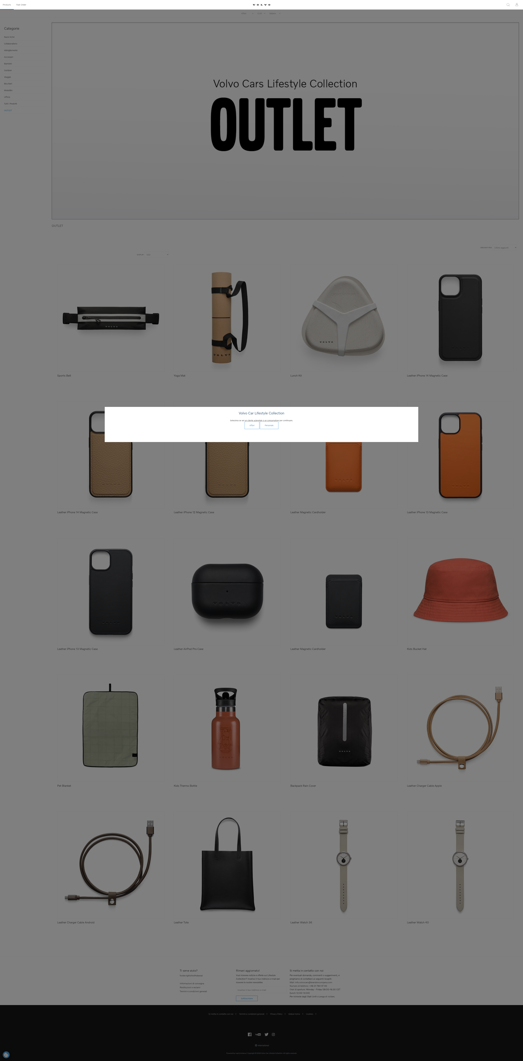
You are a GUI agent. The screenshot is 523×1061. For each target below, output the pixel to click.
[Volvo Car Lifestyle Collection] (261, 4)
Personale (269, 425)
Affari (252, 425)
